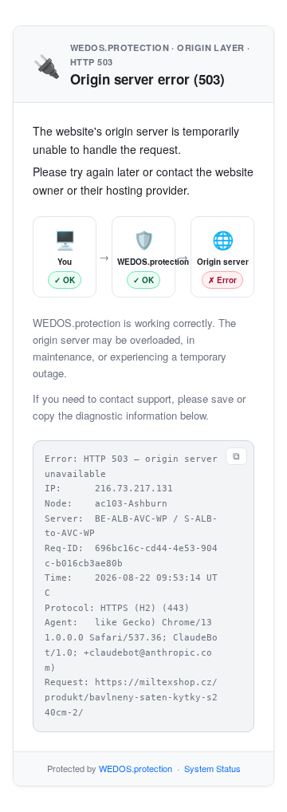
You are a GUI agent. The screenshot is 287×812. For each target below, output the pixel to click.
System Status (212, 768)
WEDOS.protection (135, 768)
